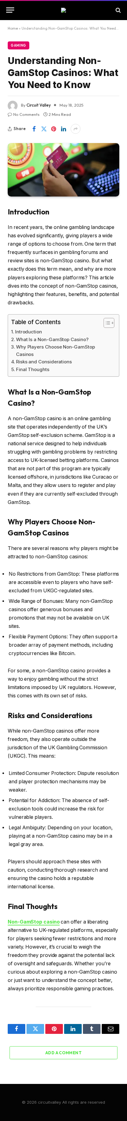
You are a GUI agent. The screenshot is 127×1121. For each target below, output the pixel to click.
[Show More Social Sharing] (75, 129)
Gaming (18, 45)
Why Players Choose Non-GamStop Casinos (55, 350)
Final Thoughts (32, 369)
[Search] (117, 10)
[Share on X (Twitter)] (43, 129)
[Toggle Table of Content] (106, 323)
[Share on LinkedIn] (63, 129)
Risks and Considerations (44, 362)
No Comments (26, 114)
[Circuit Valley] (63, 10)
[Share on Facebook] (34, 129)
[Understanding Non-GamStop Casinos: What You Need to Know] (63, 170)
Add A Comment (63, 1052)
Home (13, 28)
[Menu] (10, 10)
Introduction (28, 332)
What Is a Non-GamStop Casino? (52, 339)
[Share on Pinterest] (53, 129)
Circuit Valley (39, 105)
